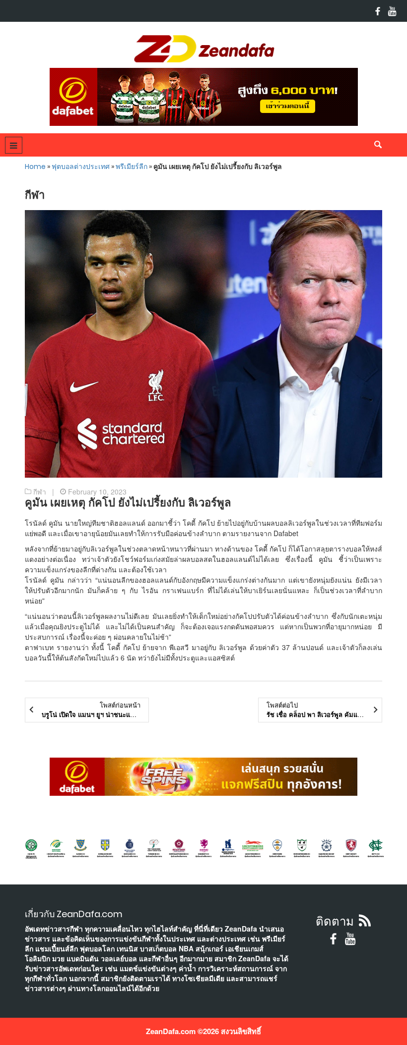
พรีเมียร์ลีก (131, 166)
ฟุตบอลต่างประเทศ (81, 166)
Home (35, 166)
